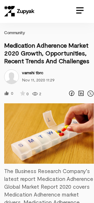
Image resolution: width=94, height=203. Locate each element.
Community (14, 32)
